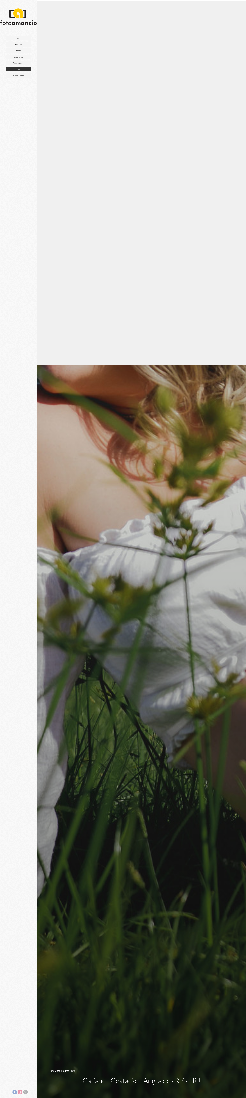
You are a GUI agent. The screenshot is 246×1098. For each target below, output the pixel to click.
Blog (18, 69)
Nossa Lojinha (18, 75)
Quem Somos (18, 63)
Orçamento (18, 57)
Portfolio (18, 44)
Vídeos (18, 51)
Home (18, 38)
